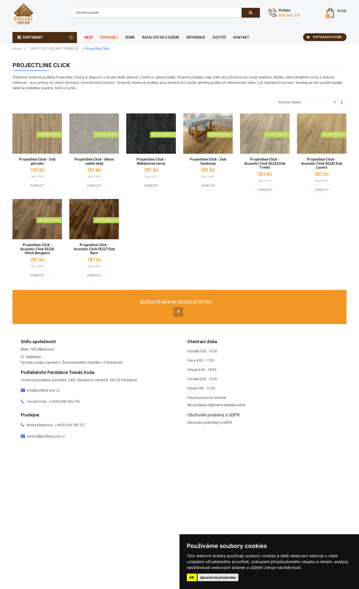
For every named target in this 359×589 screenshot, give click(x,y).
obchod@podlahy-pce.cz (46, 436)
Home (17, 49)
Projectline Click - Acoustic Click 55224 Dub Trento (264, 163)
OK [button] (191, 577)
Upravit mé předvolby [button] (218, 577)
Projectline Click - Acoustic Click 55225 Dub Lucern (321, 163)
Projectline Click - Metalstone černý (151, 161)
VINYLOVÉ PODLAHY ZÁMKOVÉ (55, 49)
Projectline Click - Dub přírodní (37, 161)
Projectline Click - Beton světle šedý (94, 161)
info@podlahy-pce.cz (43, 390)
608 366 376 (289, 15)
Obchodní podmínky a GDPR (209, 422)
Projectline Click (97, 49)
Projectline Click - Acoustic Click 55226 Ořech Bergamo (37, 249)
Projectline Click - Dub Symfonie (208, 161)
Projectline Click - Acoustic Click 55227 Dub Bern (94, 249)
